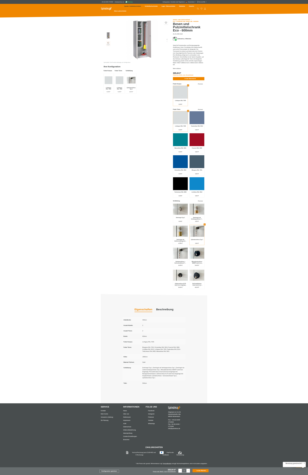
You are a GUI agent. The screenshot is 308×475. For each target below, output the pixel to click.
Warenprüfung (127, 433)
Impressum (126, 420)
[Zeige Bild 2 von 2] (167, 41)
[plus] (188, 470)
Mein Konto (104, 414)
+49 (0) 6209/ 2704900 (107, 2)
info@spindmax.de (119, 2)
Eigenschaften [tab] (143, 309)
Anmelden (173, 2)
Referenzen (127, 417)
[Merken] (166, 22)
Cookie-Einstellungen (130, 436)
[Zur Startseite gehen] (106, 8)
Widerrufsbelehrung (129, 430)
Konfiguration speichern (109, 471)
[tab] (164, 309)
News (125, 411)
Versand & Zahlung (107, 417)
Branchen (126, 439)
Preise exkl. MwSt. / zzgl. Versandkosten (183, 75)
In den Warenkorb (190, 78)
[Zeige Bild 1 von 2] (167, 39)
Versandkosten (167, 463)
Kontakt (103, 411)
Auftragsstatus (166, 2)
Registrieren (182, 2)
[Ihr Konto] (205, 8)
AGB (124, 423)
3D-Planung (104, 420)
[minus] (180, 470)
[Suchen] (198, 8)
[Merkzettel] (201, 8)
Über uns (126, 414)
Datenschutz (127, 427)
